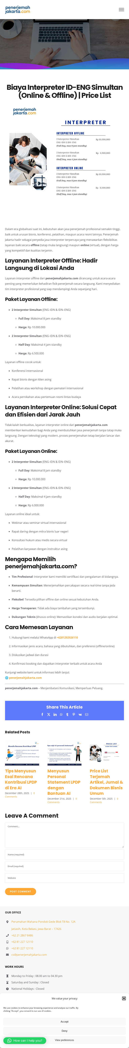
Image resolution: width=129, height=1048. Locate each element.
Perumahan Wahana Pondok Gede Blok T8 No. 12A (43, 922)
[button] (124, 998)
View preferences (64, 1040)
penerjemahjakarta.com (25, 678)
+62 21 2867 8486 (22, 935)
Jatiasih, (16, 929)
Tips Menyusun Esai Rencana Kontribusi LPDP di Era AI (22, 752)
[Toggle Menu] (121, 9)
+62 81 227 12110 (22, 942)
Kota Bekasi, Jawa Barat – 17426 (41, 929)
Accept (64, 1021)
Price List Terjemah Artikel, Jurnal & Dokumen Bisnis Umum (107, 752)
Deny (65, 1030)
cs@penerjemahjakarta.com (29, 955)
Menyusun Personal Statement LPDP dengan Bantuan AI (64, 752)
